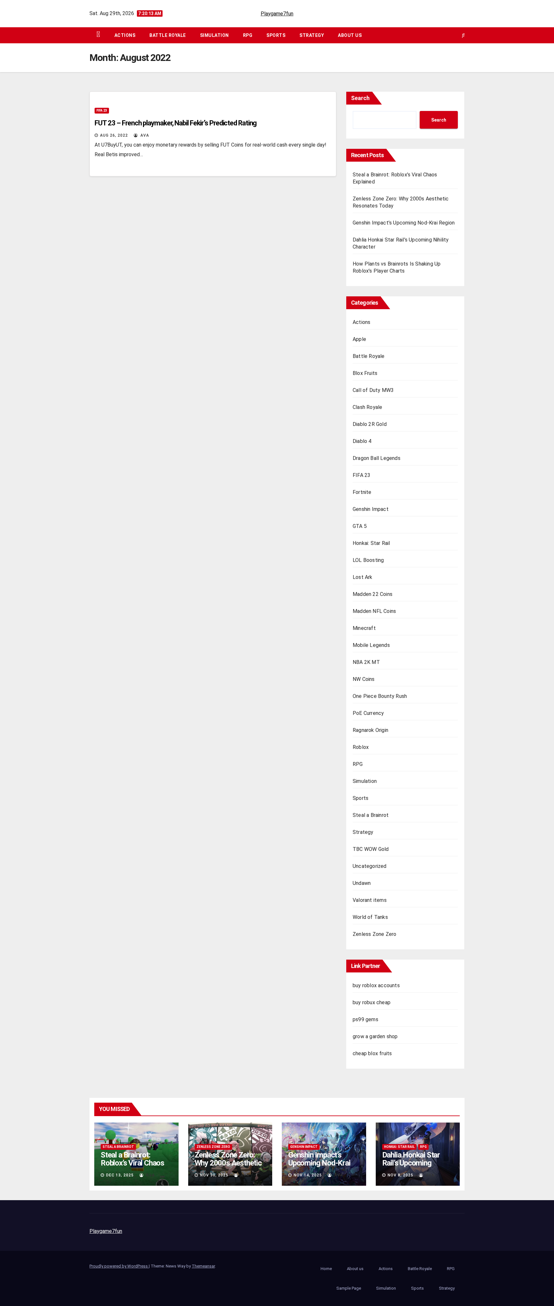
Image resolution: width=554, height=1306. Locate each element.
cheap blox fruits (372, 1053)
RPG (248, 35)
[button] (463, 35)
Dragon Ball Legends (376, 458)
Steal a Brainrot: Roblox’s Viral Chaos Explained (132, 1162)
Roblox (361, 747)
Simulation (214, 35)
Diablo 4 (362, 441)
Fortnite (362, 492)
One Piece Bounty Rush (380, 696)
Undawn (362, 883)
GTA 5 (360, 526)
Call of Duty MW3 (373, 390)
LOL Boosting (368, 560)
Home (326, 1268)
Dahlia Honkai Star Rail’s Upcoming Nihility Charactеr (411, 1162)
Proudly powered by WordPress (119, 1266)
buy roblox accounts (376, 985)
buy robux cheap (371, 1002)
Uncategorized (370, 866)
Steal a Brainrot (371, 815)
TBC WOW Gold (371, 849)
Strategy (311, 35)
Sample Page (348, 1288)
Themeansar (203, 1266)
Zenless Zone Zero (374, 934)
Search (360, 98)
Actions (125, 35)
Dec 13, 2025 (120, 1175)
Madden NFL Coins (374, 611)
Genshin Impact (371, 509)
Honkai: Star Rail (371, 543)
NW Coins (364, 679)
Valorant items (370, 900)
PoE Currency (368, 713)
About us (350, 35)
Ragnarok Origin (370, 730)
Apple (359, 339)
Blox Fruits (365, 373)
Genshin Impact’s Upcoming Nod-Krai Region (404, 223)
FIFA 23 (102, 110)
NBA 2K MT (366, 662)
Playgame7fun (277, 14)
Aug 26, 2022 (114, 135)
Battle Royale (167, 35)
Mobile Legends (371, 645)
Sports (275, 35)
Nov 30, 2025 (214, 1175)
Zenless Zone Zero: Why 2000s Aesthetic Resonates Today (228, 1162)
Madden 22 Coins (372, 594)
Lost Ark (363, 577)
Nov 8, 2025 (400, 1175)
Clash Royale (367, 407)
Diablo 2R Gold (370, 424)
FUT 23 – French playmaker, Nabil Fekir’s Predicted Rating (175, 123)
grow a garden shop (375, 1036)
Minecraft (364, 628)
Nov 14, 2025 (308, 1175)
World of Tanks (370, 917)
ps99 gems (365, 1019)
